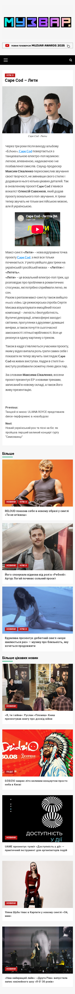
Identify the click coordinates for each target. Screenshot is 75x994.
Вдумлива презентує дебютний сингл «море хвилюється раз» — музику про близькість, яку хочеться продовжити (36, 642)
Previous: (34, 412)
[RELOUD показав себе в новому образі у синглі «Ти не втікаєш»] (37, 483)
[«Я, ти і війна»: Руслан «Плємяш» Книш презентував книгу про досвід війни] (37, 687)
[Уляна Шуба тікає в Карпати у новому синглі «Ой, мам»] (37, 884)
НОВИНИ (11, 502)
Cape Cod (25, 151)
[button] (5, 59)
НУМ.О (10, 75)
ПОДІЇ (9, 772)
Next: (32, 430)
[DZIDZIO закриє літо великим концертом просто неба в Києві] (37, 753)
